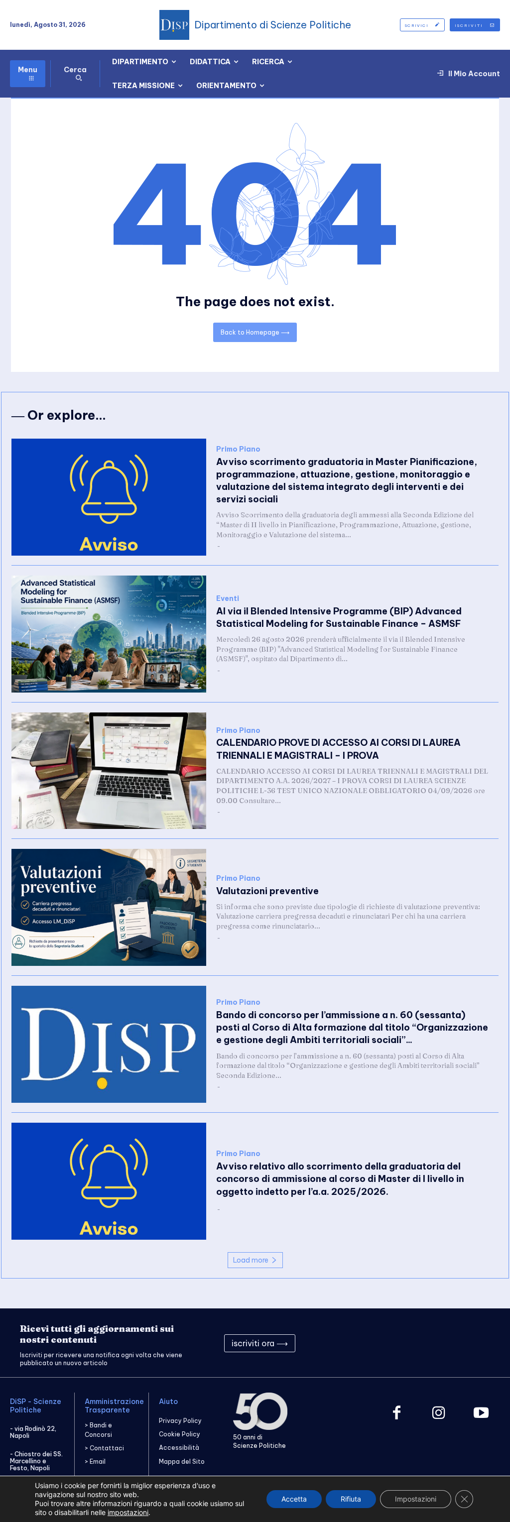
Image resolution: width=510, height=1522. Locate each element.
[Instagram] (439, 1413)
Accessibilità (179, 1447)
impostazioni (128, 1512)
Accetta (294, 1499)
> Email (95, 1461)
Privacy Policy (180, 1420)
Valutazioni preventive (267, 891)
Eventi (227, 598)
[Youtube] (481, 1413)
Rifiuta (351, 1499)
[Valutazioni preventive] (108, 907)
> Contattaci (104, 1448)
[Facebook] (396, 1413)
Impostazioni (415, 1499)
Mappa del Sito (182, 1461)
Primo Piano (238, 449)
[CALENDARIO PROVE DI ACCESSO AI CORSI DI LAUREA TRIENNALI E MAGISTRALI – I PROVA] (108, 770)
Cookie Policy (179, 1434)
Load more (250, 1260)
